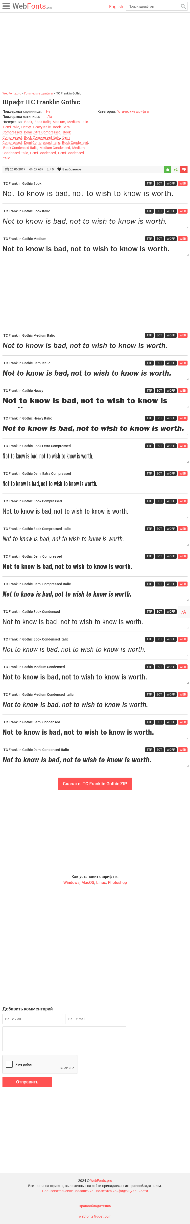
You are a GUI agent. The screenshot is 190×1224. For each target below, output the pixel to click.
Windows (71, 882)
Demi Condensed (43, 153)
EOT (159, 183)
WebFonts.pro (101, 1181)
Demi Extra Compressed (42, 132)
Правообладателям (95, 1206)
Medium (59, 122)
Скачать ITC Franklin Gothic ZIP (95, 783)
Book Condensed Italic (20, 148)
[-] (184, 169)
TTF (149, 183)
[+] (167, 169)
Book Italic (42, 122)
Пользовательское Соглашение (67, 1191)
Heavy (26, 127)
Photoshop (117, 882)
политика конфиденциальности (122, 1191)
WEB (183, 183)
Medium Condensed (55, 148)
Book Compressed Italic (42, 137)
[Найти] (183, 6)
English (116, 6)
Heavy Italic (42, 127)
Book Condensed (75, 143)
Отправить (27, 1081)
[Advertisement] (95, 51)
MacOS (87, 882)
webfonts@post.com (95, 1216)
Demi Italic (11, 127)
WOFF (171, 183)
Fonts (32, 6)
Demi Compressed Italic (42, 143)
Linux (101, 882)
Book (28, 122)
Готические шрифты (133, 111)
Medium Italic (77, 122)
